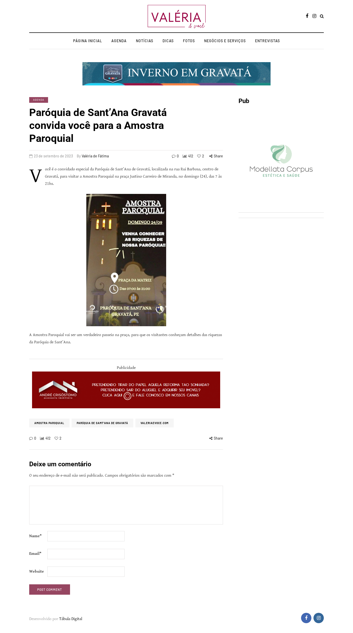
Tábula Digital (70, 618)
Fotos (189, 41)
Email (35, 553)
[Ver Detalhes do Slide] (126, 390)
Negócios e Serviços (225, 41)
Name (35, 536)
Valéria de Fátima (95, 156)
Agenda (119, 41)
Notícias (144, 41)
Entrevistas (267, 41)
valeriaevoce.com (154, 423)
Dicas (168, 41)
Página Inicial (87, 41)
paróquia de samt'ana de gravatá (102, 423)
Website (36, 571)
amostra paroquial (49, 423)
